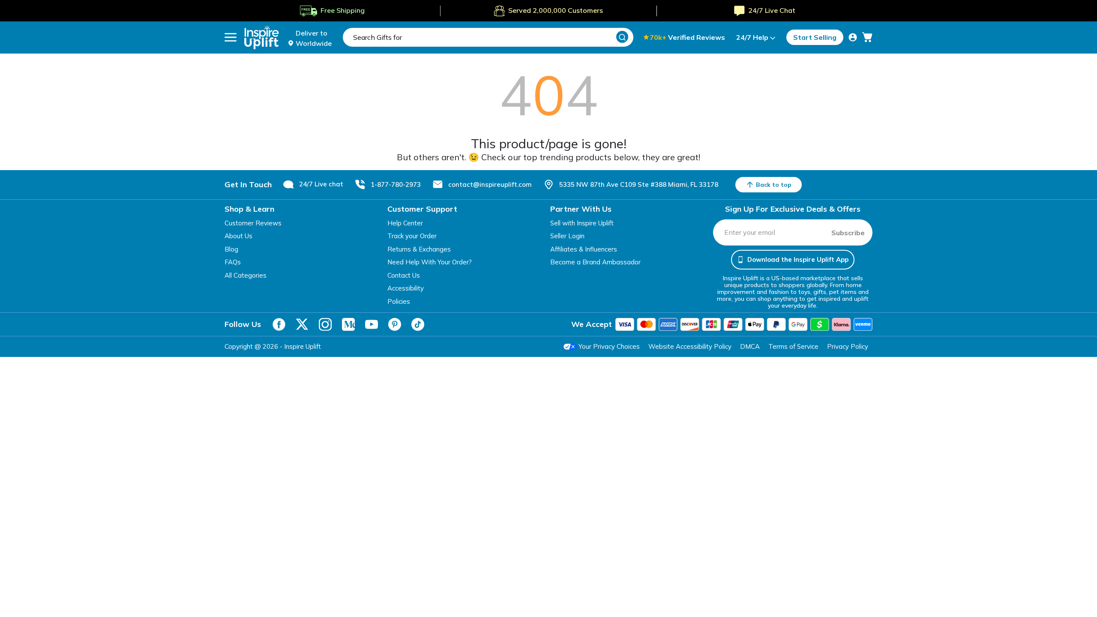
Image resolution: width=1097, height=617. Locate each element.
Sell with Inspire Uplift (582, 223)
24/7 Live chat (321, 184)
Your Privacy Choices (609, 346)
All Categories (246, 275)
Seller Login (567, 236)
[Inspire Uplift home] (261, 37)
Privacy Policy (847, 346)
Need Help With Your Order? (429, 262)
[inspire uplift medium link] (348, 324)
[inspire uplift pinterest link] (394, 324)
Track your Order (412, 236)
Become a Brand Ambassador (595, 262)
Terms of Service (793, 346)
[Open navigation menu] (231, 37)
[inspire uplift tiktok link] (417, 324)
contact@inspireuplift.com (490, 184)
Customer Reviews (253, 223)
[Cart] (867, 37)
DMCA (750, 346)
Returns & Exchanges (419, 249)
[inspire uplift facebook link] (279, 324)
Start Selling (814, 37)
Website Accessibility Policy (689, 346)
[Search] (622, 37)
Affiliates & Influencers (583, 249)
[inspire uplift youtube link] (371, 324)
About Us (238, 236)
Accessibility (405, 288)
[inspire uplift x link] (302, 324)
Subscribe (848, 232)
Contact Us (403, 275)
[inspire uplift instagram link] (325, 324)
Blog (231, 249)
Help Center (405, 223)
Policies (398, 301)
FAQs (233, 262)
